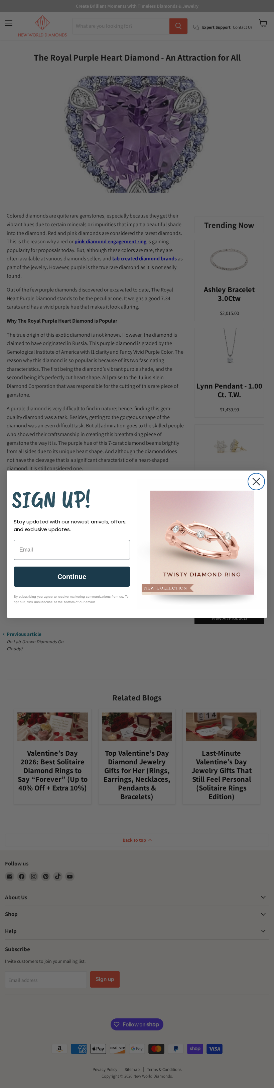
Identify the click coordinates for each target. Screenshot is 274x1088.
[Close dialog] (256, 481)
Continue (71, 576)
